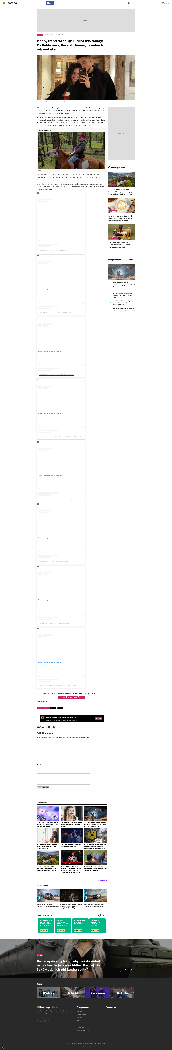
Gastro (113, 184)
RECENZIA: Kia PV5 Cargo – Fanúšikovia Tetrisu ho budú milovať (48, 905)
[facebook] (37, 1021)
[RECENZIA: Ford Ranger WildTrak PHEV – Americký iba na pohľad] (95, 895)
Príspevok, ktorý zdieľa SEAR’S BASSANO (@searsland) (55, 312)
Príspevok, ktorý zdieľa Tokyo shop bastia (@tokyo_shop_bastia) (57, 685)
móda (54, 708)
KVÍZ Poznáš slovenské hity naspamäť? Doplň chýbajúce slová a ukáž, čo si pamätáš (123, 302)
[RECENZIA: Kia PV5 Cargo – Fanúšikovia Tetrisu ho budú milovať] (48, 895)
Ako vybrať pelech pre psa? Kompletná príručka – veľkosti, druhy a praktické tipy (119, 245)
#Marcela (61, 35)
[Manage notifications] (2, 1047)
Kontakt (79, 1011)
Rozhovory (76, 3)
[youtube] (41, 1021)
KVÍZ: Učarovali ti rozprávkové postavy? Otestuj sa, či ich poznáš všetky (122, 295)
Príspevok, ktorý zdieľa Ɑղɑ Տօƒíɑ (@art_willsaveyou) (54, 623)
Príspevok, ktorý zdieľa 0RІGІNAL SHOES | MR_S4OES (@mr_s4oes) (59, 499)
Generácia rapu (108, 3)
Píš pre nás (80, 1027)
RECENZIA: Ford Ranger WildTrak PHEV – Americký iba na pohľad (94, 905)
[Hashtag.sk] (10, 3)
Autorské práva (82, 1014)
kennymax (83, 1046)
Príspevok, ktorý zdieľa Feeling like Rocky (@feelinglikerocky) (56, 374)
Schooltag (121, 3)
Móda (40, 35)
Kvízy (68, 3)
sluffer (60, 708)
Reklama (79, 1024)
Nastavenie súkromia (83, 1030)
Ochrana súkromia (83, 1021)
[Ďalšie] (133, 992)
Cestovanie (87, 3)
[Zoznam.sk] (165, 3)
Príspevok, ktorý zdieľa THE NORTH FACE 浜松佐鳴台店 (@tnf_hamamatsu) (61, 436)
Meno (39, 764)
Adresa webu (40, 780)
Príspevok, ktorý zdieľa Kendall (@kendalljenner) (53, 250)
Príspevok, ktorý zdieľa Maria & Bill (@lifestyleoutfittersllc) (55, 561)
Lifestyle (59, 3)
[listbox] (129, 259)
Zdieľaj (51, 3)
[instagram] (45, 1021)
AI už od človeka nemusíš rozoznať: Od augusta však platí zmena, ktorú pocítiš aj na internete (124, 310)
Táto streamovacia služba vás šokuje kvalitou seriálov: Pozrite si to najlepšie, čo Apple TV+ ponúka (71, 906)
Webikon (95, 1046)
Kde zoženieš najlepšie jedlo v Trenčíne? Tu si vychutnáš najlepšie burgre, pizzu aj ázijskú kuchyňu (121, 192)
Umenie (97, 3)
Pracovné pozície (45, 915)
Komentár (40, 742)
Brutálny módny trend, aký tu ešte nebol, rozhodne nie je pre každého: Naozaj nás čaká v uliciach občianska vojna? (69, 965)
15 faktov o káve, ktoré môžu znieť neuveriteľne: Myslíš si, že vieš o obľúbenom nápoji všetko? (120, 218)
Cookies (79, 1017)
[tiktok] (48, 1021)
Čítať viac (127, 969)
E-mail (39, 772)
